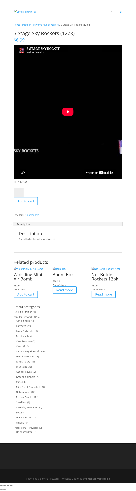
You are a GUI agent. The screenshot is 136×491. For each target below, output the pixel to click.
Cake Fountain (24, 341)
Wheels (20, 422)
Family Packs (23, 361)
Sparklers (21, 402)
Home (17, 24)
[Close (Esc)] (11, 485)
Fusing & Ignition (23, 311)
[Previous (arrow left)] (1, 489)
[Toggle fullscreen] (4, 485)
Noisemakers (51, 24)
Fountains (21, 366)
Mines (19, 382)
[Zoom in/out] (1, 485)
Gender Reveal (24, 371)
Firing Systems (24, 431)
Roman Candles (25, 397)
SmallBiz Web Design (98, 478)
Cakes (19, 346)
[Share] (8, 485)
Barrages (21, 325)
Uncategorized (24, 417)
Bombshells (22, 336)
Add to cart (25, 201)
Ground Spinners (25, 376)
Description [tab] (23, 224)
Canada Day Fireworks (28, 351)
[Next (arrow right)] (4, 489)
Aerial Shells (23, 320)
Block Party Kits (24, 331)
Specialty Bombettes (27, 407)
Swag (19, 412)
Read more (64, 290)
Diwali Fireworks (25, 356)
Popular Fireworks (32, 24)
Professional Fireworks (26, 427)
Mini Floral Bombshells (28, 387)
